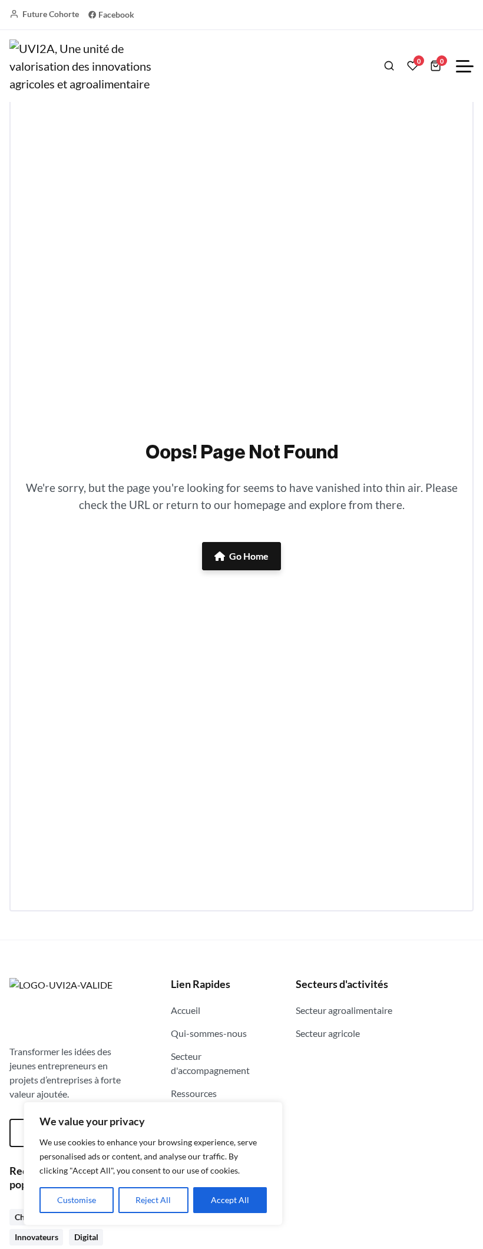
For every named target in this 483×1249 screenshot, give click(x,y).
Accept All (230, 1200)
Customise (76, 1200)
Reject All (153, 1200)
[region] (153, 1163)
